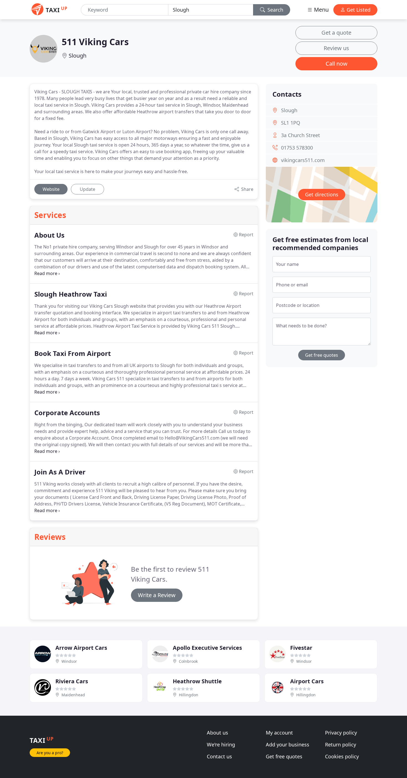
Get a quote (336, 32)
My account (279, 732)
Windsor (69, 661)
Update (87, 189)
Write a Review (157, 595)
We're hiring (221, 744)
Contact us (219, 756)
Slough (77, 55)
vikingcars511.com (303, 160)
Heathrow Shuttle (197, 681)
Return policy (340, 744)
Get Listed (357, 9)
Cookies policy (342, 756)
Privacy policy (341, 732)
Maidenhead (73, 694)
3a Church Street (300, 135)
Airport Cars (307, 681)
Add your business (287, 744)
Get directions (321, 194)
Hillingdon (188, 694)
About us (217, 732)
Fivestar (301, 647)
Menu (321, 9)
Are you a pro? (50, 752)
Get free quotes (321, 355)
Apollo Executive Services (207, 647)
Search (274, 9)
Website (51, 189)
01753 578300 (297, 147)
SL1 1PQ (290, 122)
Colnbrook (188, 661)
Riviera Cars (71, 681)
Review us (336, 48)
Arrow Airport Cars (81, 647)
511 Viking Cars (95, 42)
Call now (336, 63)
